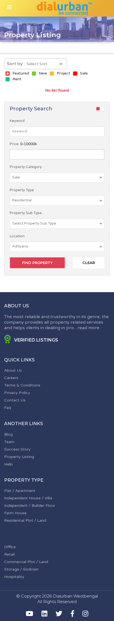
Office (10, 547)
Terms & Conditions (22, 385)
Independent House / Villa (28, 498)
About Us (13, 370)
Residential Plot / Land (25, 520)
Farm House (15, 513)
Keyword (17, 121)
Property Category (26, 167)
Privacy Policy (17, 392)
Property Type (22, 190)
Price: (23, 144)
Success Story (17, 449)
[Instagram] (85, 613)
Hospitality (14, 576)
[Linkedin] (44, 613)
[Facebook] (72, 613)
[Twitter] (59, 613)
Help (8, 464)
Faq (7, 407)
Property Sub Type (26, 213)
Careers (11, 377)
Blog (8, 434)
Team (9, 441)
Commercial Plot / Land (26, 561)
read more (88, 328)
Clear (88, 262)
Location (17, 236)
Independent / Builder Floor (29, 505)
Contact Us (14, 400)
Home (8, 24)
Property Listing (19, 456)
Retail (9, 554)
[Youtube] (29, 613)
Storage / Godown (21, 569)
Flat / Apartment (19, 490)
